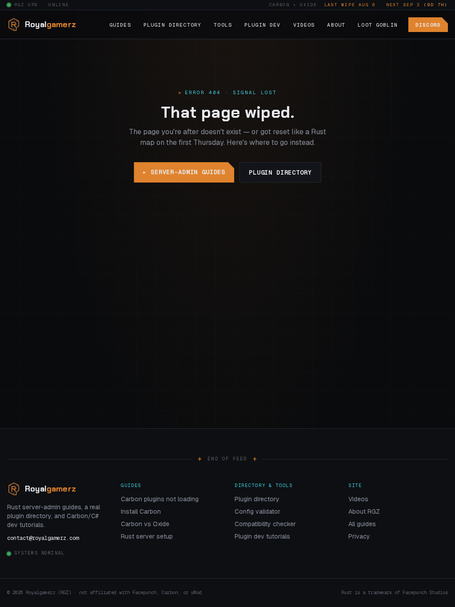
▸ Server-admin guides (184, 172)
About (336, 24)
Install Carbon (141, 511)
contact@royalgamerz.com (43, 538)
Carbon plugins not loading (160, 499)
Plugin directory (280, 172)
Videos (304, 24)
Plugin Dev (262, 24)
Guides (120, 24)
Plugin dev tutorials (262, 536)
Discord (428, 24)
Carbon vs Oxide (145, 524)
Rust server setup (147, 536)
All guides (362, 524)
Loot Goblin (378, 24)
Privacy (359, 536)
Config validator (257, 511)
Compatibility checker (265, 524)
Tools (223, 24)
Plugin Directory (172, 24)
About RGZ (364, 511)
